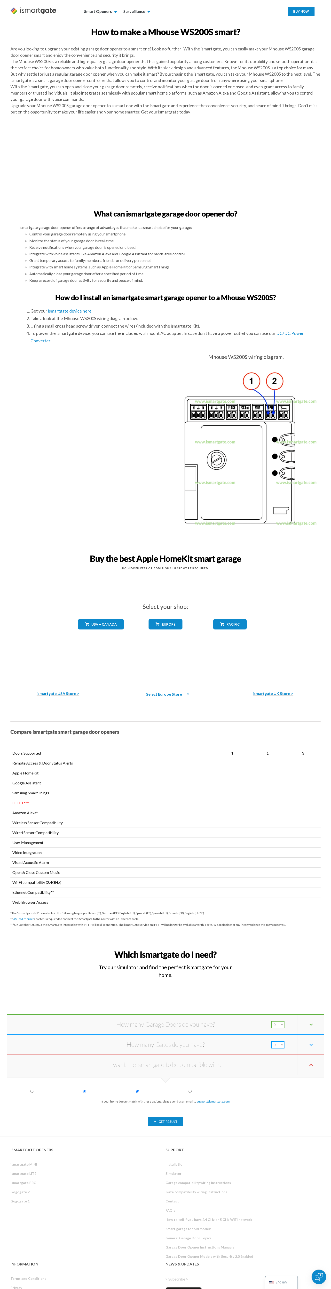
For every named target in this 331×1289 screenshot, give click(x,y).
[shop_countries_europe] (165, 633)
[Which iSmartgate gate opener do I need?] (285, 950)
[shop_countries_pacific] (230, 633)
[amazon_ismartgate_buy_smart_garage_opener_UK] (273, 668)
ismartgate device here (70, 311)
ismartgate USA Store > (58, 693)
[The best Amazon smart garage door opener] (58, 668)
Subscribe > (178, 1279)
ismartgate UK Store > (273, 693)
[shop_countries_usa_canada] (101, 633)
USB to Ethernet (23, 919)
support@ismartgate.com (213, 1101)
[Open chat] (319, 1277)
